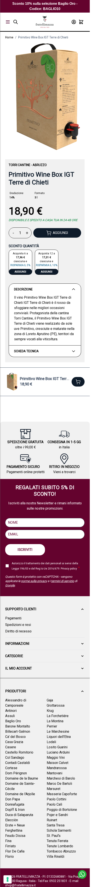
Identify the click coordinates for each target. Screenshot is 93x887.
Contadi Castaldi (17, 763)
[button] (45, 609)
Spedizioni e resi (18, 625)
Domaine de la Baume (21, 778)
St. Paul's (54, 836)
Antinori (11, 711)
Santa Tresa (55, 825)
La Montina (55, 721)
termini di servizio (62, 581)
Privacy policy (69, 568)
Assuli (10, 716)
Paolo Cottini (56, 799)
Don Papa (12, 799)
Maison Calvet (57, 763)
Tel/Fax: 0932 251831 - (54, 881)
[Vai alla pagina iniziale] (44, 22)
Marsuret (53, 789)
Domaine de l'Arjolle (20, 794)
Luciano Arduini (58, 752)
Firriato (10, 846)
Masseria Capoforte (62, 794)
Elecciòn (11, 820)
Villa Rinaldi (55, 856)
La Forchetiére (58, 716)
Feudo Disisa (15, 836)
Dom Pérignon (16, 773)
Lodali (51, 742)
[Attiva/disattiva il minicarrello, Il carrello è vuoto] (81, 21)
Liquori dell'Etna (59, 737)
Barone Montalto (17, 726)
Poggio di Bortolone (62, 810)
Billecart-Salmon (17, 731)
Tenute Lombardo (60, 846)
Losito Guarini (57, 747)
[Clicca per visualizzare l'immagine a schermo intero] (45, 97)
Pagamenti (13, 618)
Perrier (52, 726)
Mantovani (54, 773)
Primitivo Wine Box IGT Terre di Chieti (43, 37)
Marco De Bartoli (59, 784)
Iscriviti (25, 550)
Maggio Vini (56, 757)
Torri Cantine (19, 165)
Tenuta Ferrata (57, 841)
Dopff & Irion (15, 810)
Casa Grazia (14, 742)
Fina (8, 841)
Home (9, 37)
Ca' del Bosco (15, 737)
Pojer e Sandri (57, 815)
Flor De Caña (14, 851)
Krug (50, 711)
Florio (9, 856)
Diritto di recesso (18, 631)
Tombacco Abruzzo (61, 851)
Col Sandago (14, 757)
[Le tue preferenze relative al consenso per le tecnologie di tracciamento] (7, 879)
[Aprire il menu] (7, 22)
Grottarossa (55, 705)
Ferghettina (13, 830)
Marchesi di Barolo (61, 778)
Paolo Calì (54, 804)
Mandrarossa (57, 768)
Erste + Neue (15, 825)
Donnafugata (14, 804)
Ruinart (52, 820)
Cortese (11, 768)
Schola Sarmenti (59, 830)
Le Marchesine (58, 731)
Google (10, 585)
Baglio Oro (13, 721)
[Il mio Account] (73, 21)
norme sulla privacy (34, 581)
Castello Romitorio (19, 752)
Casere (10, 747)
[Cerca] (15, 21)
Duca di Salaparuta (19, 815)
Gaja (50, 700)
